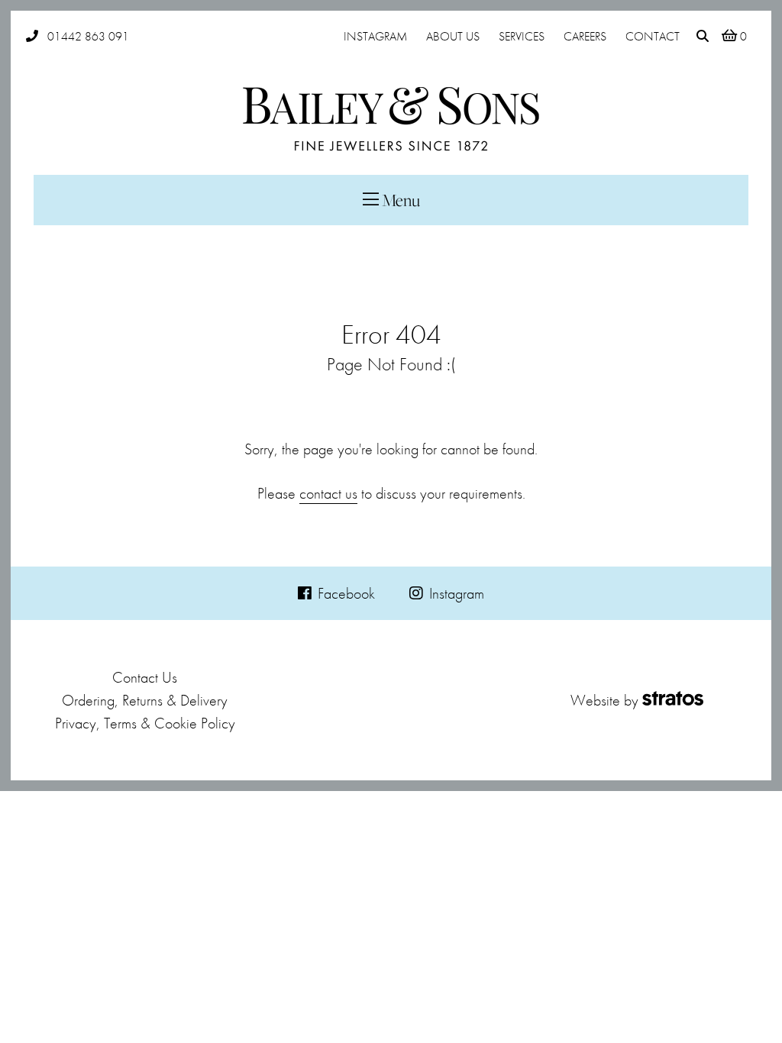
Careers (585, 36)
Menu (399, 200)
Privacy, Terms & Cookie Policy (145, 723)
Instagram (375, 36)
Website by (604, 700)
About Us (453, 36)
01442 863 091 (88, 36)
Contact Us (144, 677)
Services (521, 36)
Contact (652, 36)
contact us (328, 493)
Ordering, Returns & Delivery (145, 700)
